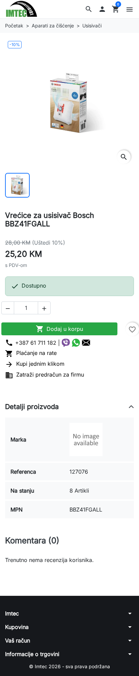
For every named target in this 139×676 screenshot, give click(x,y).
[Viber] (66, 343)
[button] (88, 9)
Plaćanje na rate (31, 353)
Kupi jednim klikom (34, 363)
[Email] (86, 343)
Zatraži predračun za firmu (44, 374)
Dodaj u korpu (59, 329)
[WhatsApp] (76, 343)
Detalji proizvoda (32, 407)
